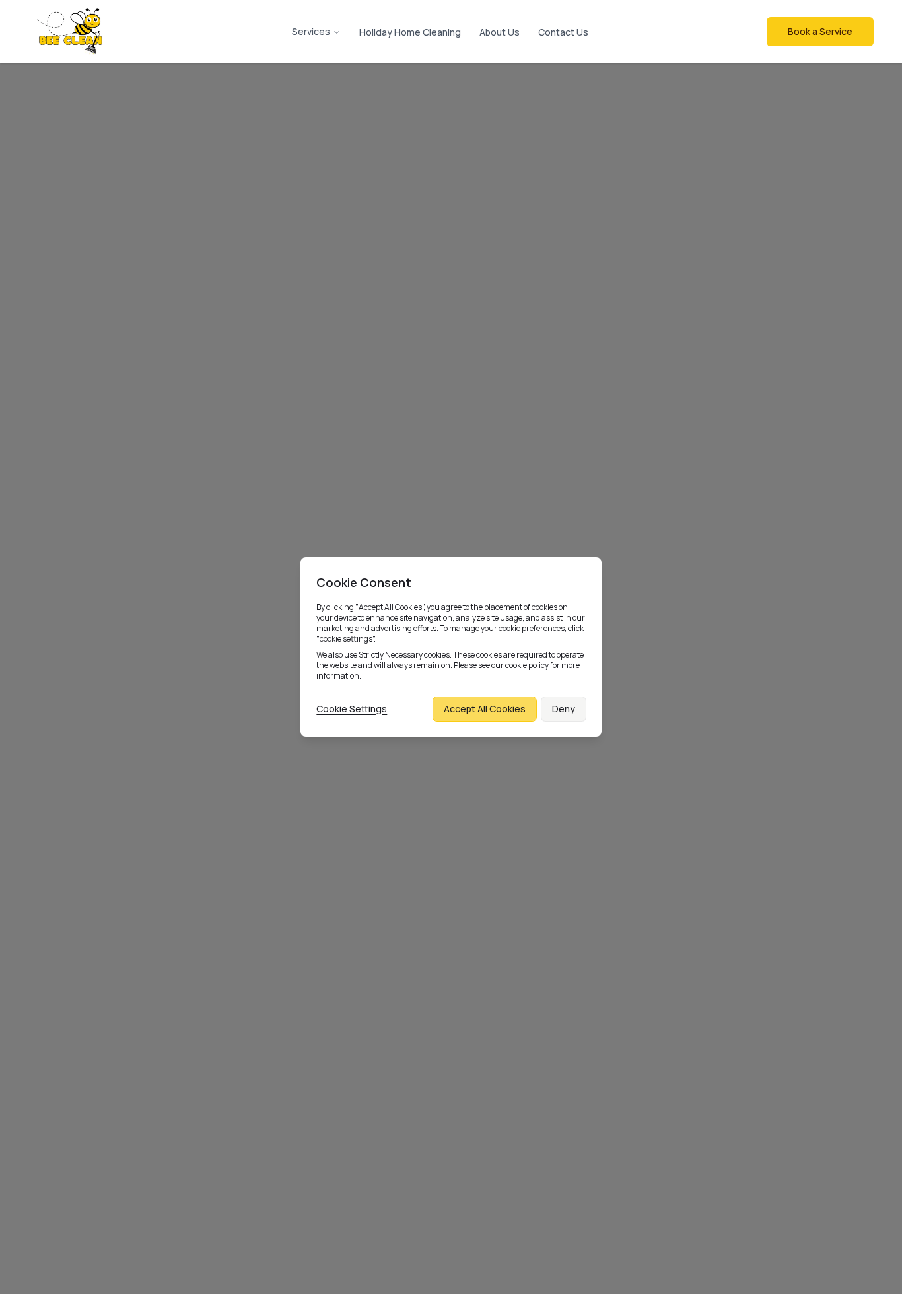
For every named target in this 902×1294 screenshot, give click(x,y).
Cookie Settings (351, 708)
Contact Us (563, 32)
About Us (499, 32)
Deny (563, 708)
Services (311, 31)
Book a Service (820, 31)
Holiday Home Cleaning (410, 32)
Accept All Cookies (485, 708)
